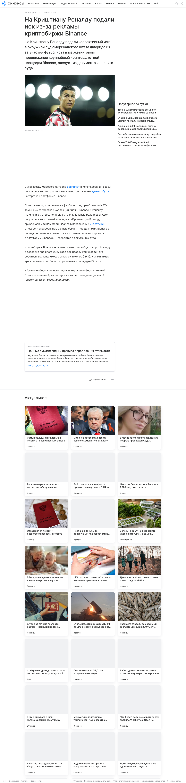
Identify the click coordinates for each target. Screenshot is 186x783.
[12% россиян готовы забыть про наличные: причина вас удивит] (93, 567)
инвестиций (97, 223)
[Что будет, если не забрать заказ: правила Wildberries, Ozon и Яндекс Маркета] (139, 707)
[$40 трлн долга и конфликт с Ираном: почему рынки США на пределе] (93, 474)
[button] (70, 101)
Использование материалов (153, 781)
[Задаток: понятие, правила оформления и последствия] (93, 753)
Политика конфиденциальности (97, 781)
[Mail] (4, 3)
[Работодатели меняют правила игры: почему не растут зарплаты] (139, 660)
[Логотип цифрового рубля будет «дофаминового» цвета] (139, 753)
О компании (14, 781)
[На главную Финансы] (15, 3)
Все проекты (36, 781)
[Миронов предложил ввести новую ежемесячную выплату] (93, 428)
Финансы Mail (50, 12)
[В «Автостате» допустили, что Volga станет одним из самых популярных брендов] (46, 753)
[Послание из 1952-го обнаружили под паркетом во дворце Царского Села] (93, 521)
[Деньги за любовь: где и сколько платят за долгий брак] (139, 567)
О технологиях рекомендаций (126, 781)
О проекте (77, 781)
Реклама (24, 781)
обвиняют (73, 186)
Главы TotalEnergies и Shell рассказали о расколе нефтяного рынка (137, 144)
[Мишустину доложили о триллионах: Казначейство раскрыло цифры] (93, 707)
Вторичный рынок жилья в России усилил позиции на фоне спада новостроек (138, 119)
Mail (4, 781)
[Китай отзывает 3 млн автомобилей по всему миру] (46, 707)
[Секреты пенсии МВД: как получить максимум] (93, 660)
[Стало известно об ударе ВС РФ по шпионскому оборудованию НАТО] (93, 614)
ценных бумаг (101, 191)
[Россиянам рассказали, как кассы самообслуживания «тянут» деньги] (46, 474)
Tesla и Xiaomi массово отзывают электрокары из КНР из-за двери (137, 111)
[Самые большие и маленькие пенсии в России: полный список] (46, 428)
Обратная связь (174, 781)
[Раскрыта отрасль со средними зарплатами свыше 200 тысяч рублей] (139, 614)
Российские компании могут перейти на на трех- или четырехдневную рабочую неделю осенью (139, 135)
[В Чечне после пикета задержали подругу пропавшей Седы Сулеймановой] (139, 428)
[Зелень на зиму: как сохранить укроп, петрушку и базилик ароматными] (139, 521)
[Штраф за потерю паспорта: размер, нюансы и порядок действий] (46, 614)
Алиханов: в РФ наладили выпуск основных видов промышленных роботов (137, 127)
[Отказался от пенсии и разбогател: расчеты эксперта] (46, 521)
